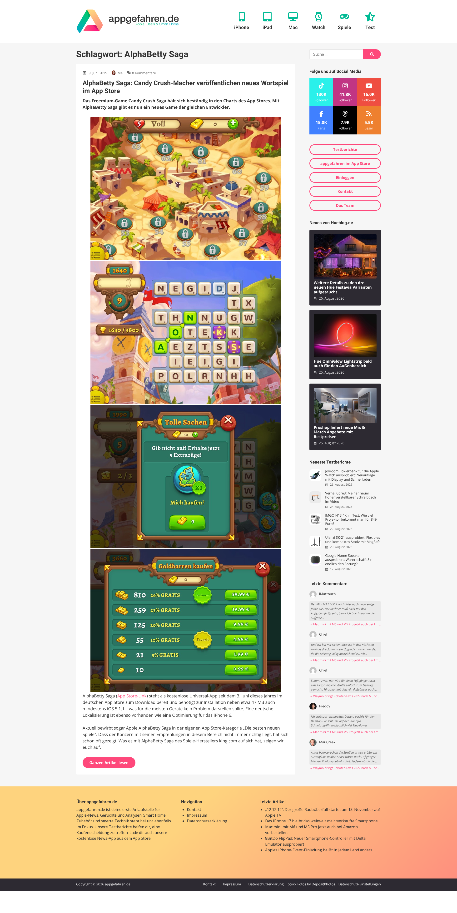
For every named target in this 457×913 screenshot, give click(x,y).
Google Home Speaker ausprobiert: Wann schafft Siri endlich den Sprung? (349, 560)
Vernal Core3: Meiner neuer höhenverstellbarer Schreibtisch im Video (350, 497)
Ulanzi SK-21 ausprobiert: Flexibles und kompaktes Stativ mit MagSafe (352, 540)
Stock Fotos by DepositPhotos (311, 884)
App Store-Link (132, 696)
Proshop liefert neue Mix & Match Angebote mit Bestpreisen (339, 432)
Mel (120, 73)
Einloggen (345, 177)
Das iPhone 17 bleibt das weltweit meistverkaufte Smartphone (321, 821)
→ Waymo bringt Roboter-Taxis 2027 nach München (345, 696)
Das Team (345, 205)
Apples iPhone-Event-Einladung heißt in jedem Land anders (318, 850)
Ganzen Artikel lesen (109, 762)
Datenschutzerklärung (207, 821)
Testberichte (345, 149)
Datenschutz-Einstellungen (359, 884)
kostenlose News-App (96, 838)
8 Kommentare (144, 73)
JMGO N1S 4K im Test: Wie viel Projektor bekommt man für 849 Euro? (351, 519)
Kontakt (345, 191)
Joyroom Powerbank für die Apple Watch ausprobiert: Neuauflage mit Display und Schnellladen (352, 475)
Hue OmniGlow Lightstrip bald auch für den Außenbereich (343, 363)
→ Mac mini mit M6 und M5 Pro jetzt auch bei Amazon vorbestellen (345, 624)
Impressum (197, 815)
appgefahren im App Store (345, 163)
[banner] (127, 21)
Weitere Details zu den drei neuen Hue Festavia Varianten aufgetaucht (343, 287)
